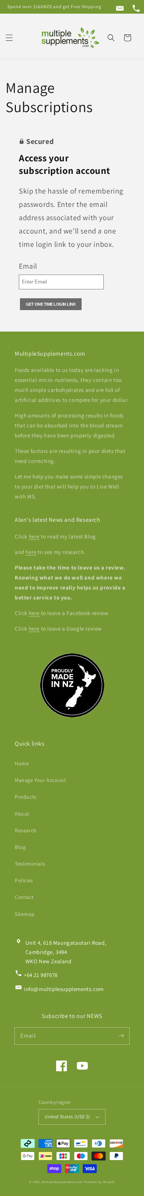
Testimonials (30, 863)
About (22, 813)
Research (26, 830)
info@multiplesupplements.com (64, 988)
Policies (24, 880)
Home (22, 763)
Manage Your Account (40, 780)
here (34, 536)
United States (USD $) (67, 1116)
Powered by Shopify (99, 1182)
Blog (20, 847)
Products (26, 796)
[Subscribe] (121, 1036)
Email (28, 266)
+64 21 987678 (41, 974)
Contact (24, 897)
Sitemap (24, 914)
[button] (9, 38)
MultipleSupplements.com (62, 1182)
